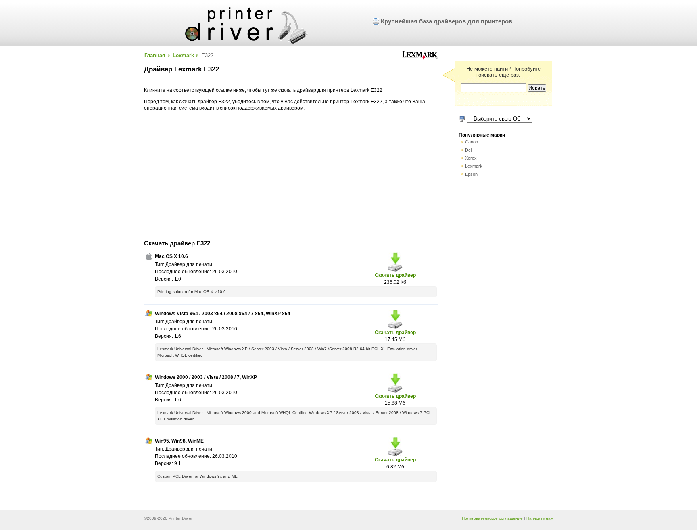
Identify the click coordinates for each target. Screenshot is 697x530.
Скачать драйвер (395, 275)
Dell (468, 150)
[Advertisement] (291, 175)
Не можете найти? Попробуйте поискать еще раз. (503, 72)
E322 (207, 55)
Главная (154, 55)
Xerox (471, 158)
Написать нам (539, 518)
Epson (471, 174)
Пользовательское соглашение (492, 518)
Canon (471, 141)
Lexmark (183, 55)
